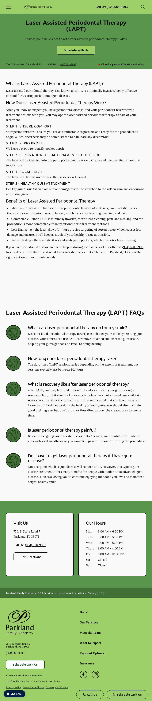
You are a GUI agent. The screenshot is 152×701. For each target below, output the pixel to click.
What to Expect (90, 643)
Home (84, 612)
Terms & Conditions (33, 687)
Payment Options (92, 653)
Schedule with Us (76, 50)
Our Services (89, 622)
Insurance (87, 663)
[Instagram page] (95, 674)
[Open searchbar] (143, 7)
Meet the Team (90, 632)
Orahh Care (61, 687)
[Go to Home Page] (38, 6)
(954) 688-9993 (68, 64)
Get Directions (30, 557)
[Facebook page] (83, 674)
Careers (50, 687)
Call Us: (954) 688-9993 (112, 7)
